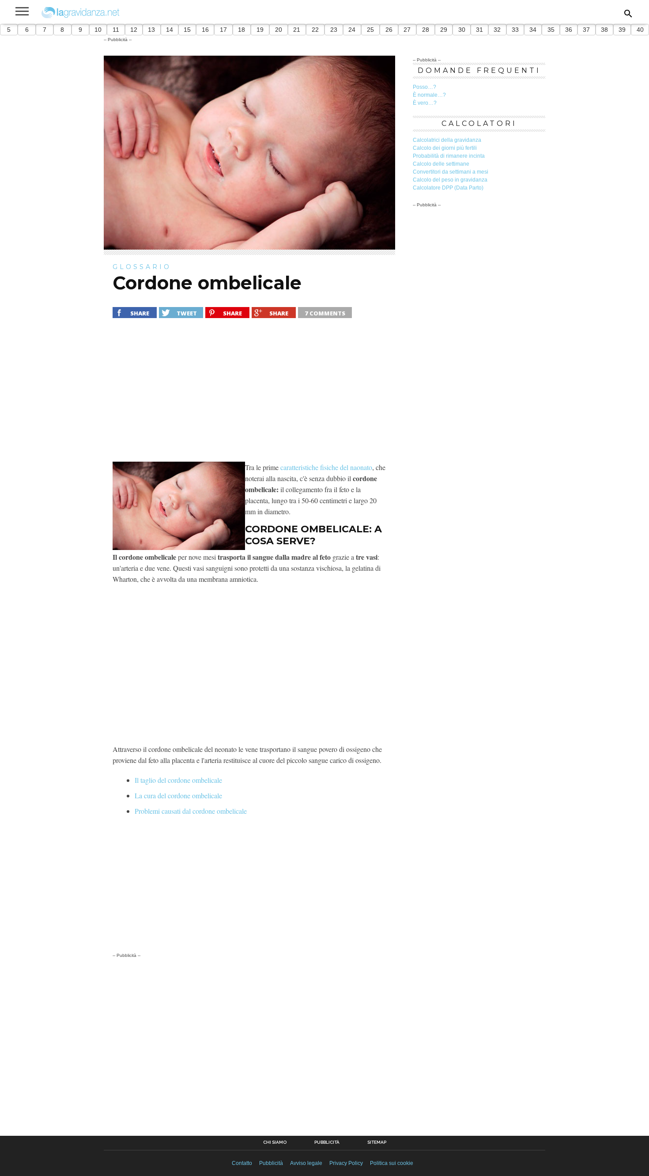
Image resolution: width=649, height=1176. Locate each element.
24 (351, 29)
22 (315, 29)
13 (151, 29)
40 (640, 29)
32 (497, 29)
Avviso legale (306, 1163)
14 (169, 29)
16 (205, 29)
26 (388, 29)
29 (443, 29)
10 (98, 29)
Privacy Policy (346, 1163)
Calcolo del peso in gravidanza (450, 180)
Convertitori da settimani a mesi (450, 172)
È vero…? (425, 103)
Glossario (142, 267)
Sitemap (376, 1142)
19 (260, 29)
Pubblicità (327, 1142)
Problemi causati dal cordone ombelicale (191, 811)
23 (333, 29)
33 (515, 29)
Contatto (242, 1163)
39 (622, 29)
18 (241, 29)
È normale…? (429, 95)
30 (461, 29)
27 (407, 29)
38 (604, 29)
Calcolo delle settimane (441, 164)
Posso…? (424, 87)
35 (551, 29)
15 (187, 29)
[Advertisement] (249, 395)
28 (425, 29)
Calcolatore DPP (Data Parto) (448, 188)
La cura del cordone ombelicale (178, 795)
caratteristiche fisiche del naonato (326, 467)
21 (296, 29)
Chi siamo (275, 1142)
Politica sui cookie (391, 1163)
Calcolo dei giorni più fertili (445, 148)
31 (479, 29)
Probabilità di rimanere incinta (449, 156)
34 (532, 29)
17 (223, 29)
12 (133, 29)
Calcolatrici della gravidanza (447, 140)
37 (586, 29)
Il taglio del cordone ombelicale (178, 780)
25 (370, 29)
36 (568, 29)
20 (278, 29)
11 (116, 29)
